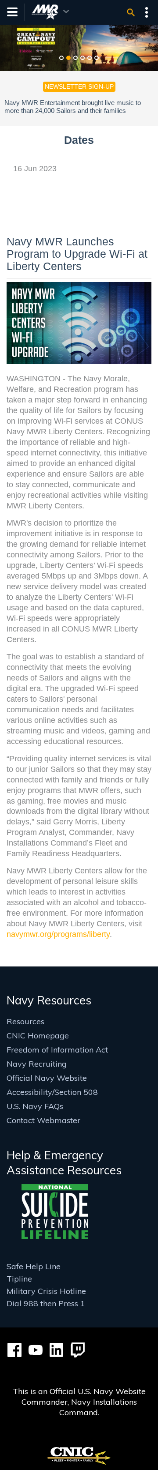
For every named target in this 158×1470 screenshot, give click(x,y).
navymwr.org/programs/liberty (58, 934)
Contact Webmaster (43, 1120)
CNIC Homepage (38, 1035)
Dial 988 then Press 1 (46, 1303)
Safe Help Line (34, 1266)
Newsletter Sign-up (79, 86)
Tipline (19, 1279)
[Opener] (130, 12)
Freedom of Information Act (57, 1050)
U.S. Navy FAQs (35, 1106)
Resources (25, 1021)
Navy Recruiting (37, 1064)
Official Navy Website (47, 1078)
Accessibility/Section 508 (52, 1092)
